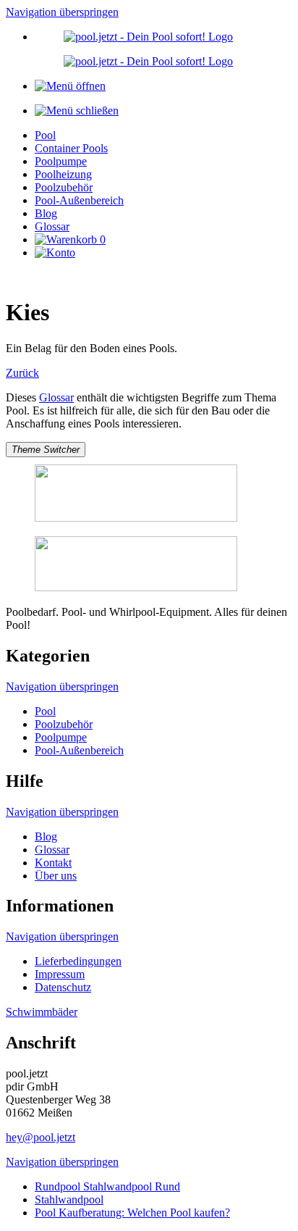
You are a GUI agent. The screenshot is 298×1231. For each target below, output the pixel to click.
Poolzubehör (64, 187)
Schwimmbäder (41, 1012)
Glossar (52, 226)
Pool (45, 135)
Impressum (60, 974)
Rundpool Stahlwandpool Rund (107, 1186)
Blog (46, 213)
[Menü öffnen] (70, 86)
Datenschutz (63, 987)
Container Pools (71, 148)
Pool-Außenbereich (79, 200)
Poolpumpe (61, 161)
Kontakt (53, 862)
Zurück (22, 373)
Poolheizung (63, 174)
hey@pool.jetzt (40, 1137)
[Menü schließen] (77, 110)
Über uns (56, 875)
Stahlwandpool (69, 1199)
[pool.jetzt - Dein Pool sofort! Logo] (148, 36)
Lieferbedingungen (78, 961)
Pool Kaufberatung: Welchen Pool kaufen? (132, 1212)
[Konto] (55, 252)
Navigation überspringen (62, 12)
